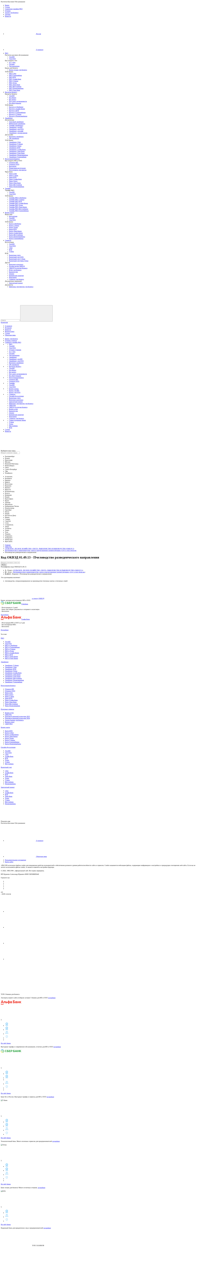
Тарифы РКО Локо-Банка (18, 207)
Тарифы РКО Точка (16, 205)
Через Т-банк (13, 175)
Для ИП (12, 57)
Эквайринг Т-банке (16, 144)
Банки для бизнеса (11, 339)
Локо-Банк (8, 776)
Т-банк (11, 251)
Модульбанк (13, 426)
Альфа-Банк (25, 619)
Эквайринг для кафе (16, 131)
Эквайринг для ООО (16, 129)
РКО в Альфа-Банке (12, 653)
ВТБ (10, 250)
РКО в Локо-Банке (11, 656)
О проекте (8, 326)
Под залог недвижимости (18, 101)
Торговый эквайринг (16, 122)
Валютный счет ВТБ (16, 257)
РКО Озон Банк (14, 90)
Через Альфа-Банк (15, 179)
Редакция (8, 328)
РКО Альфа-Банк (15, 79)
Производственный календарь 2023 (17, 716)
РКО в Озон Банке (11, 658)
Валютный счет (6, 767)
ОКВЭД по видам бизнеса (18, 268)
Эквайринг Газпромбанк (17, 157)
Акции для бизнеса (11, 12)
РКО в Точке (9, 651)
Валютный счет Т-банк (17, 259)
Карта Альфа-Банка (16, 233)
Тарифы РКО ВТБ (15, 201)
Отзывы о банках (11, 340)
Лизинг (11, 274)
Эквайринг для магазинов (18, 133)
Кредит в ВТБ (14, 111)
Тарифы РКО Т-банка (16, 199)
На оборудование (15, 103)
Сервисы (8, 240)
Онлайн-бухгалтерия (16, 396)
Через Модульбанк (15, 185)
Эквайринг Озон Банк (17, 153)
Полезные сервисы (7, 709)
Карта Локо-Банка (15, 231)
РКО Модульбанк (15, 86)
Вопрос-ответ (9, 722)
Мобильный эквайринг (17, 123)
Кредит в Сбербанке (16, 107)
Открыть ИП (13, 162)
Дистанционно (14, 66)
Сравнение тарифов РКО (14, 9)
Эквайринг (9, 118)
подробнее (52, 998)
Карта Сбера (9, 733)
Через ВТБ (12, 177)
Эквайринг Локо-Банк (17, 151)
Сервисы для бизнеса (16, 279)
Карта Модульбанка (16, 235)
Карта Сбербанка (15, 224)
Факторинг (13, 277)
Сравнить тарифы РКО (13, 342)
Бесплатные (13, 216)
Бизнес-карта (9, 212)
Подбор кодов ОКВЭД (17, 266)
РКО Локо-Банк (14, 85)
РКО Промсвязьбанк (16, 88)
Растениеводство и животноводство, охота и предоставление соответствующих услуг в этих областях (40, 550)
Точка (11, 424)
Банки (7, 5)
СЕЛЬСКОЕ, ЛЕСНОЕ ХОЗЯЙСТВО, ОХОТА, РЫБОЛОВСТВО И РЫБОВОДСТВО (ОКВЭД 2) (39, 549)
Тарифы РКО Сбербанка (17, 198)
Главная (7, 545)
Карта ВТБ (13, 229)
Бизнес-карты (14, 389)
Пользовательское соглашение (15, 860)
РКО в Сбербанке (11, 645)
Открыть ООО (14, 164)
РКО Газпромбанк (15, 75)
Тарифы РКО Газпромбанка (19, 211)
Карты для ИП (14, 390)
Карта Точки (13, 227)
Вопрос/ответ (9, 331)
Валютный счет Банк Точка (18, 261)
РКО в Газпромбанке (12, 647)
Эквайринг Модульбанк (13, 678)
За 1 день (12, 62)
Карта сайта (9, 862)
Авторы (7, 14)
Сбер (11, 248)
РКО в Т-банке (10, 649)
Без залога (12, 99)
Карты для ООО (14, 392)
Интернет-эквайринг (16, 136)
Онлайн (12, 64)
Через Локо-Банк (15, 183)
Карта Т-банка (14, 225)
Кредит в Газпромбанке (17, 112)
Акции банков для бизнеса (14, 720)
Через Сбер (13, 174)
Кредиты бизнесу (11, 92)
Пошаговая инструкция (17, 168)
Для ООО (12, 59)
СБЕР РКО (9, 724)
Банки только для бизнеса (18, 70)
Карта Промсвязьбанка (17, 237)
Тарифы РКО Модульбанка (18, 209)
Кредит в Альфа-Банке (17, 109)
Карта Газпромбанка (16, 238)
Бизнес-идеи (13, 409)
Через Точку (13, 181)
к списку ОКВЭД (38, 598)
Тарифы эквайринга (16, 125)
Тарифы (8, 188)
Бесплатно (12, 166)
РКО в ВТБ (9, 655)
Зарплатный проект (16, 283)
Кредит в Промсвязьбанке (18, 116)
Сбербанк (24, 604)
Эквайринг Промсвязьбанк (18, 155)
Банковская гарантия (16, 275)
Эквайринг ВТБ (14, 148)
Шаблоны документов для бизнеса (21, 287)
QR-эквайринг (14, 138)
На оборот (12, 98)
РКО (6, 53)
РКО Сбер (12, 73)
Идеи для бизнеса (15, 270)
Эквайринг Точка (15, 146)
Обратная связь (10, 335)
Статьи (7, 7)
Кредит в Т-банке (15, 114)
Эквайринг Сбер (15, 142)
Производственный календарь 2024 (17, 718)
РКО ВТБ (12, 77)
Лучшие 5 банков (15, 350)
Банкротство (13, 272)
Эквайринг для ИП (15, 127)
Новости (8, 16)
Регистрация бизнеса (12, 159)
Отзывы (8, 11)
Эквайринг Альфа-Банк (17, 149)
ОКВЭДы (12, 405)
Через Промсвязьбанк (16, 186)
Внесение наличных (16, 264)
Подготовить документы (17, 170)
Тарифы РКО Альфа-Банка (18, 203)
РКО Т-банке (13, 81)
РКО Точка (13, 83)
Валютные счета (15, 255)
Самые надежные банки (17, 420)
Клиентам (4, 322)
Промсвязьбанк (10, 784)
